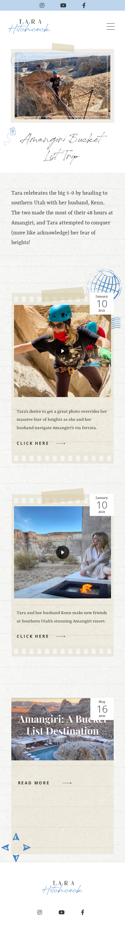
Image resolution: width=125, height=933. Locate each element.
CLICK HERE (33, 443)
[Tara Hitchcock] (31, 26)
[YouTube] (63, 5)
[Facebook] (84, 5)
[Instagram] (42, 5)
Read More (34, 783)
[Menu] (111, 26)
